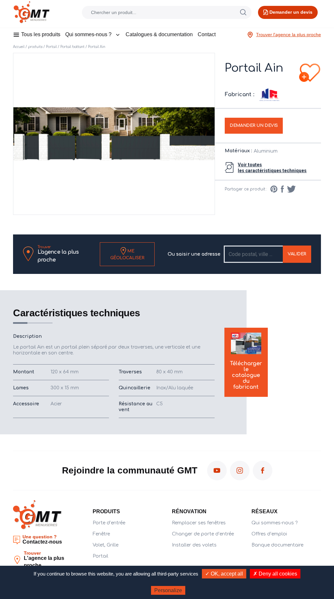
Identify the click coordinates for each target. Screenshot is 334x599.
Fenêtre (101, 534)
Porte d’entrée (109, 522)
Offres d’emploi (269, 534)
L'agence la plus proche (58, 254)
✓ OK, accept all (224, 574)
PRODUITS (106, 511)
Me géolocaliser (127, 254)
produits (35, 47)
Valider (297, 254)
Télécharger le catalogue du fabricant (246, 375)
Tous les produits (40, 34)
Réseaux (264, 511)
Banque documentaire (277, 545)
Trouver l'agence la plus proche (288, 34)
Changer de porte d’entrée (203, 534)
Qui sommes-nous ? (88, 34)
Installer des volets (194, 545)
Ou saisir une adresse (194, 254)
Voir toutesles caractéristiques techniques (272, 167)
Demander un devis (254, 125)
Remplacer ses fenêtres (199, 522)
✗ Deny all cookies (275, 574)
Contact (207, 34)
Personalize (168, 590)
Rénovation (189, 511)
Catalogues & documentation (159, 34)
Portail (51, 47)
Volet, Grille (105, 545)
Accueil (18, 47)
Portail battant (72, 47)
